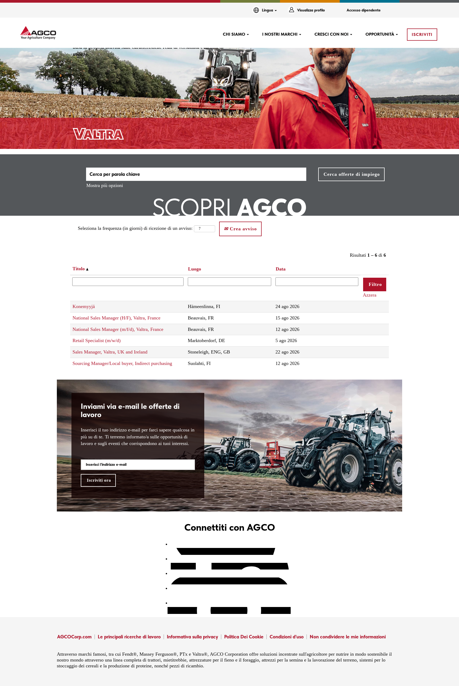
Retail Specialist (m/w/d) (97, 340)
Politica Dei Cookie (244, 636)
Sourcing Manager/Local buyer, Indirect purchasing (122, 363)
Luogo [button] (194, 269)
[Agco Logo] (38, 32)
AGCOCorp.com (74, 636)
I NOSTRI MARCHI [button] (280, 34)
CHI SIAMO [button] (234, 34)
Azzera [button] (369, 295)
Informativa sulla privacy (192, 636)
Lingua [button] (268, 10)
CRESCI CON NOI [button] (332, 34)
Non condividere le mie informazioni (348, 636)
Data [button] (281, 269)
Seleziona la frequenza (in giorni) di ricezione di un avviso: (135, 228)
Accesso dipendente (364, 10)
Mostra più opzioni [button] (104, 185)
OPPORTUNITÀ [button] (380, 34)
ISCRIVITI (422, 34)
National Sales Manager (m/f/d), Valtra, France (118, 329)
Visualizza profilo (311, 10)
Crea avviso (242, 228)
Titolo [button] (79, 268)
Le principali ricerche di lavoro (129, 636)
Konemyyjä (84, 306)
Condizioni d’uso (287, 636)
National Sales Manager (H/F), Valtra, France (116, 318)
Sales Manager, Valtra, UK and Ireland (110, 352)
